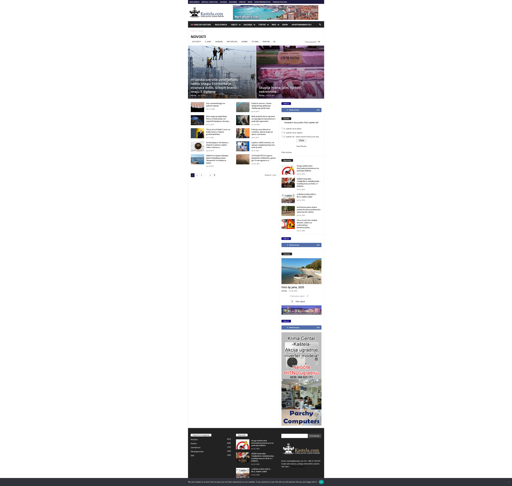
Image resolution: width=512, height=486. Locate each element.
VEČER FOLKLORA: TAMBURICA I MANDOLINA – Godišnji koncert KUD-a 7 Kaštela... (308, 182)
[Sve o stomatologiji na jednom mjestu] (197, 107)
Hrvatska (266, 42)
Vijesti (234, 24)
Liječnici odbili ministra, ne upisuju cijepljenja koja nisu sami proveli (263, 144)
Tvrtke (262, 24)
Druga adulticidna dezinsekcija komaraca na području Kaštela (308, 168)
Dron (250, 2)
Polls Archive (286, 152)
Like (318, 110)
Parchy (193, 95)
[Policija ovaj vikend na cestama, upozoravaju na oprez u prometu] (242, 133)
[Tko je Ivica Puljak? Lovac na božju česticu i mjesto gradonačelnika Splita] (197, 133)
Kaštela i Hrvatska (210, 2)
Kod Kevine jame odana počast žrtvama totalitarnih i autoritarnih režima (309, 209)
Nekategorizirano (197, 452)
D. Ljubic (208, 42)
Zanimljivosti (195, 448)
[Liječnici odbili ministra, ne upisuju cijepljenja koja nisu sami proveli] (242, 146)
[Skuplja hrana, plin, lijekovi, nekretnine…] (290, 72)
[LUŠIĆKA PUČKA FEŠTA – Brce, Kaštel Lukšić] (288, 198)
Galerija (223, 2)
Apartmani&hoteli (262, 2)
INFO (274, 24)
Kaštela (194, 444)
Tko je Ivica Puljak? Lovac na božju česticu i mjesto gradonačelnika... (218, 131)
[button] (320, 25)
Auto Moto (196, 42)
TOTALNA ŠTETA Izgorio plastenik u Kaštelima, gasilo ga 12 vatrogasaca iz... (263, 158)
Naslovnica (194, 2)
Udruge (242, 2)
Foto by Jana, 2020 (292, 287)
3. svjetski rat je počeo (292, 129)
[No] (508, 482)
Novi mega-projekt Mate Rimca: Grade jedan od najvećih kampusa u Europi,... (218, 118)
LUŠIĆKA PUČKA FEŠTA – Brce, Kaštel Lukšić (307, 195)
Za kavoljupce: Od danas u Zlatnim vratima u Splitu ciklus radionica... (217, 144)
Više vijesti (299, 301)
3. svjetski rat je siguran (293, 133)
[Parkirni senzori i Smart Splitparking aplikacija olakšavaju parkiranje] (242, 107)
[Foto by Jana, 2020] (301, 271)
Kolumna (233, 2)
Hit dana (255, 42)
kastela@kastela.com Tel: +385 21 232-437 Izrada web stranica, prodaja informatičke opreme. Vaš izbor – (300, 464)
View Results (301, 146)
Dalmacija (219, 42)
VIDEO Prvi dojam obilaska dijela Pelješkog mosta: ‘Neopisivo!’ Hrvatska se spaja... (217, 159)
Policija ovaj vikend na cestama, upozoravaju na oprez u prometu (262, 131)
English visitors (202, 24)
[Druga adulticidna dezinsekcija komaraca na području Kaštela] (288, 170)
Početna (193, 31)
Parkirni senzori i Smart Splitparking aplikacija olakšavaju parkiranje (261, 105)
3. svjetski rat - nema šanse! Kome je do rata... (302, 137)
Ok (321, 482)
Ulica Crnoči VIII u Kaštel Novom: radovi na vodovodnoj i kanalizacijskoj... (307, 224)
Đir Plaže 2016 (232, 42)
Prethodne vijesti (298, 296)
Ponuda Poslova (280, 2)
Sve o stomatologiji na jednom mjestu (215, 104)
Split (192, 456)
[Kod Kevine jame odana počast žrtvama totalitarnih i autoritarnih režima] (288, 211)
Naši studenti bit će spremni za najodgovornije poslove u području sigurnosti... (263, 118)
